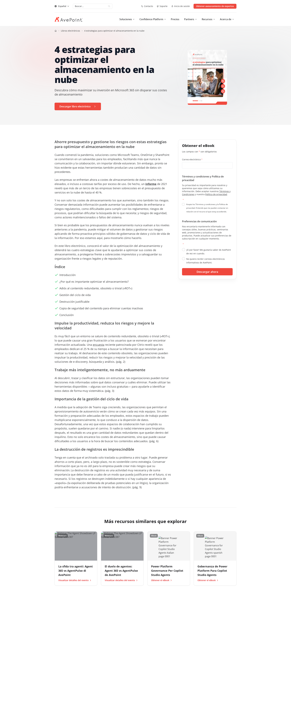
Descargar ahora (207, 272)
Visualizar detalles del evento (73, 580)
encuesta (98, 344)
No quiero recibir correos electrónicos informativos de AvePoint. (205, 260)
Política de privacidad (216, 194)
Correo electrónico (192, 159)
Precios (175, 19)
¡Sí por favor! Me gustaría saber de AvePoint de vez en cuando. (208, 251)
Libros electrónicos (70, 30)
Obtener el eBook (160, 580)
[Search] (109, 6)
